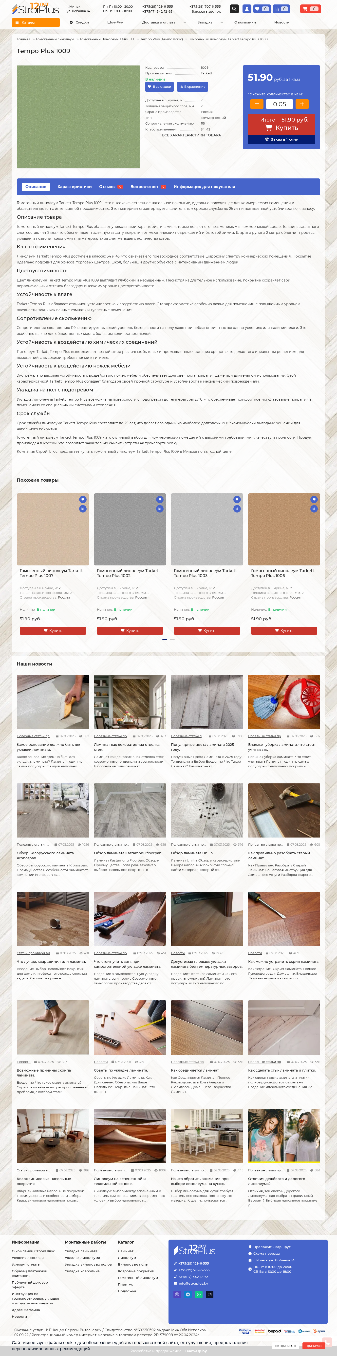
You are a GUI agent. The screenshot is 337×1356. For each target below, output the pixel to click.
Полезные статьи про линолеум (111, 1170)
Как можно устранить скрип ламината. (283, 961)
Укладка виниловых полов (88, 1264)
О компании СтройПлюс (33, 1251)
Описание (35, 186)
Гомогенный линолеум (55, 39)
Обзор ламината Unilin (192, 853)
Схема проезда (266, 1253)
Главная (23, 39)
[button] (17, 564)
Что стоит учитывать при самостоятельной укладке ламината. (127, 964)
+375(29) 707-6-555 (194, 1270)
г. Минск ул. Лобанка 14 (274, 1260)
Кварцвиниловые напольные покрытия (44, 1181)
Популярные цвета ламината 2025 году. (202, 747)
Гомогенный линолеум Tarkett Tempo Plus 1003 (205, 573)
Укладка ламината (81, 1251)
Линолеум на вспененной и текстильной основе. (120, 1181)
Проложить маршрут (272, 1247)
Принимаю (313, 1346)
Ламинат (125, 1251)
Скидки (82, 22)
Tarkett (206, 73)
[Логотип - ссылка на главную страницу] (209, 1250)
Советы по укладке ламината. (121, 1070)
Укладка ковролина (82, 1271)
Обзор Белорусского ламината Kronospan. (45, 855)
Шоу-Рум (115, 22)
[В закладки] (83, 499)
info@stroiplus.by (193, 1283)
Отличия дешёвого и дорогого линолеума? (276, 1181)
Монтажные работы (85, 1242)
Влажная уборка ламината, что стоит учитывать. (282, 747)
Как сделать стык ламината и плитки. (282, 1070)
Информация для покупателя (204, 186)
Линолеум (127, 1258)
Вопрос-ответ (147, 186)
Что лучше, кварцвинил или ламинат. (51, 961)
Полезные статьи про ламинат (34, 736)
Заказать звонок (206, 11)
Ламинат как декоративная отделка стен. (127, 747)
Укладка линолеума (82, 1258)
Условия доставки (28, 1258)
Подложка (127, 1291)
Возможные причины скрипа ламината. (44, 1072)
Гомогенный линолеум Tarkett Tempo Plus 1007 (51, 573)
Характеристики (74, 186)
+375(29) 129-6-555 (193, 1263)
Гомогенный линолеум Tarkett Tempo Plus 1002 (128, 573)
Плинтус (125, 1284)
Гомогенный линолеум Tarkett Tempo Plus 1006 (282, 573)
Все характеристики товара (191, 135)
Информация (25, 1242)
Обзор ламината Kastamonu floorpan (128, 853)
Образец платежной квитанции (29, 1273)
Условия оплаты (26, 1264)
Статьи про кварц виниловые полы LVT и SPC (35, 953)
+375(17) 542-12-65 (193, 1277)
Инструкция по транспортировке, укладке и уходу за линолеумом (35, 1298)
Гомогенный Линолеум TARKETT (107, 39)
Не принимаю (285, 1346)
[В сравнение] (83, 509)
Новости (281, 22)
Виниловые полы (133, 1264)
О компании (245, 22)
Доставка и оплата (158, 22)
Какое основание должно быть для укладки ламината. (49, 747)
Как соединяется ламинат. (195, 1070)
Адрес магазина (26, 1310)
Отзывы (110, 186)
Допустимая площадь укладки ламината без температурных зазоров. (207, 964)
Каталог (126, 1242)
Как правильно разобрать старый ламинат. (279, 855)
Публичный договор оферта (30, 1284)
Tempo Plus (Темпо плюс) (161, 39)
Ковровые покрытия (136, 1271)
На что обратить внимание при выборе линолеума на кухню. (200, 1181)
